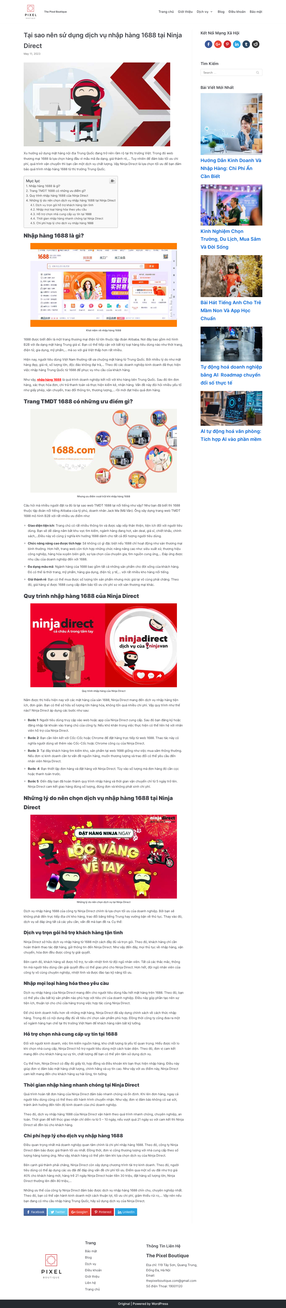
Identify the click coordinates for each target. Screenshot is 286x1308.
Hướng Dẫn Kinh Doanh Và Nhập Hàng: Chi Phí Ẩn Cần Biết (231, 168)
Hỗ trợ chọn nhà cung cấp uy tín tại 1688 (64, 214)
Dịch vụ (90, 1264)
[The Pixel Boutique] (30, 12)
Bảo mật (256, 12)
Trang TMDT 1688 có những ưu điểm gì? (58, 190)
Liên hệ (90, 1283)
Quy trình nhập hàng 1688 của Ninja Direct (59, 195)
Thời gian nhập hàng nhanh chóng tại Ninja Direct (70, 218)
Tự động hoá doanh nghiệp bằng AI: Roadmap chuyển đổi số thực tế (231, 375)
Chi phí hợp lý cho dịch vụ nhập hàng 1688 (64, 223)
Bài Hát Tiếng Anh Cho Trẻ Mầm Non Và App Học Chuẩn (231, 310)
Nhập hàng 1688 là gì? (44, 186)
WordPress (160, 1304)
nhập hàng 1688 (49, 380)
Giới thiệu (185, 12)
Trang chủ (166, 12)
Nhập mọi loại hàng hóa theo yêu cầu (62, 209)
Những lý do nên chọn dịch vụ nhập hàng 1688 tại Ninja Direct (73, 200)
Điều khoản (237, 12)
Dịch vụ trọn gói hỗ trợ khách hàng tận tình (65, 205)
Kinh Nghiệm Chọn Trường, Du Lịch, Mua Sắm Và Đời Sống (231, 239)
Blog (221, 12)
